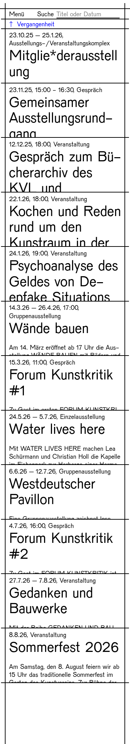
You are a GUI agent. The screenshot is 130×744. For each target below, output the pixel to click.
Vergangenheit (35, 24)
